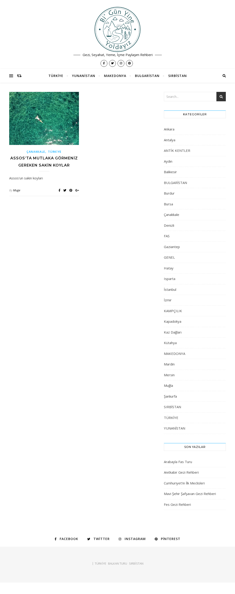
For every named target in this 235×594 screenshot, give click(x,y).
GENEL (169, 257)
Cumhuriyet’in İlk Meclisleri (184, 483)
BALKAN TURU (117, 563)
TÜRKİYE (55, 76)
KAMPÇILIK (173, 310)
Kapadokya (172, 321)
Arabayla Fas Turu (178, 461)
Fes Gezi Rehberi (177, 504)
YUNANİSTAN (83, 76)
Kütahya (170, 342)
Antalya (169, 140)
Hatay (168, 268)
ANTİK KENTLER (177, 150)
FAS (167, 236)
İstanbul (170, 289)
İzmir (168, 300)
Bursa (168, 204)
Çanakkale (36, 152)
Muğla (168, 385)
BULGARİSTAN (147, 76)
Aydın (168, 161)
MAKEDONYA (115, 76)
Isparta (169, 278)
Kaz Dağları (173, 332)
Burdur (169, 193)
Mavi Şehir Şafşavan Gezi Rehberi (190, 493)
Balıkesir (170, 172)
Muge (16, 190)
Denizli (169, 225)
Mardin (169, 364)
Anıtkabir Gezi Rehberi (181, 472)
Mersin (169, 375)
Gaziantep (172, 246)
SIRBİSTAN (177, 76)
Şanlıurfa (170, 396)
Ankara (169, 129)
